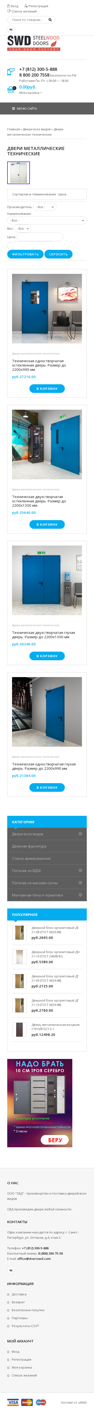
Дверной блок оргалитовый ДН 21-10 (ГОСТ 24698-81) (56, 954)
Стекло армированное (31, 858)
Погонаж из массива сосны (35, 882)
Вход (14, 6)
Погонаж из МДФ (26, 870)
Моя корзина (22, 1367)
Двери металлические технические (36, 353)
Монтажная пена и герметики (37, 895)
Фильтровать (25, 254)
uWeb (82, 1402)
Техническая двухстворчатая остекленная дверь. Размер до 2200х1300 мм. (39, 500)
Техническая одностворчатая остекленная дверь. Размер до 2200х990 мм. (39, 365)
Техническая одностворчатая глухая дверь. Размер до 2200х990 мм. (44, 766)
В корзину (47, 388)
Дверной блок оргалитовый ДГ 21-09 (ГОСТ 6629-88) (55, 978)
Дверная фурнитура (29, 846)
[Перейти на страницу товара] (47, 310)
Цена (62, 194)
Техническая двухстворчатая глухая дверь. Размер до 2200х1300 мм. (43, 634)
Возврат (18, 1302)
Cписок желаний (24, 1375)
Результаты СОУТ (25, 1326)
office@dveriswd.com (34, 1258)
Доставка (19, 1294)
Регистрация (38, 6)
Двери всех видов (27, 833)
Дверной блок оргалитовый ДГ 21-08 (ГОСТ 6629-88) (55, 929)
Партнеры (20, 1318)
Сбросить (58, 254)
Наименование (44, 194)
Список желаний (24, 11)
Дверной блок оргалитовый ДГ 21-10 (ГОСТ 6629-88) (55, 1002)
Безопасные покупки (28, 1310)
